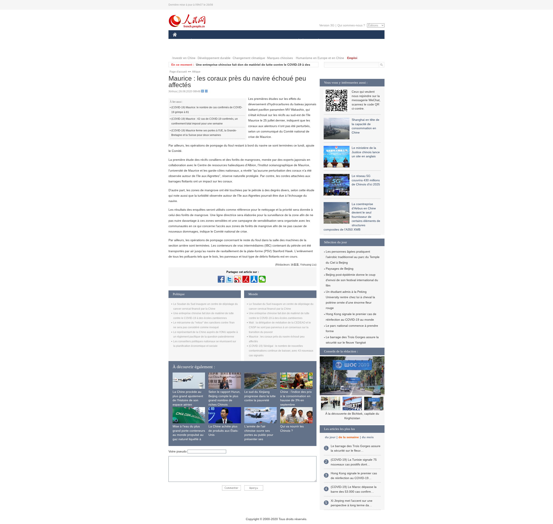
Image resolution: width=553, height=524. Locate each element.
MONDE (219, 41)
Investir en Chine (183, 58)
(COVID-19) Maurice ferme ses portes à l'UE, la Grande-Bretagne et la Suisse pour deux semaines (204, 133)
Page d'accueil (178, 71)
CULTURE (277, 41)
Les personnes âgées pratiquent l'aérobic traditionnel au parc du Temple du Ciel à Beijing (353, 257)
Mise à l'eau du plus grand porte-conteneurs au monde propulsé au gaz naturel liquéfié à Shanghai (189, 435)
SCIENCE (257, 41)
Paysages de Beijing (339, 268)
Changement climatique (249, 58)
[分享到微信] (262, 279)
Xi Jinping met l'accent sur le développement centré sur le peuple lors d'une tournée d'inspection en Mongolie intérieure (352, 418)
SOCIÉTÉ (296, 41)
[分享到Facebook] (221, 279)
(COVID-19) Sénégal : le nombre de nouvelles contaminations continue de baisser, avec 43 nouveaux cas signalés (281, 350)
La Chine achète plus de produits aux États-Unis (223, 430)
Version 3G (326, 25)
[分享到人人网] (254, 279)
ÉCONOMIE (199, 41)
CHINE (180, 41)
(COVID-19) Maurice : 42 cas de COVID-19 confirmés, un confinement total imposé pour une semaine (204, 121)
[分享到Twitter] (229, 279)
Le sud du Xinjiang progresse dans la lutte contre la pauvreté (260, 396)
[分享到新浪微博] (237, 279)
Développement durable (214, 58)
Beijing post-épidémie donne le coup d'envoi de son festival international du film (352, 280)
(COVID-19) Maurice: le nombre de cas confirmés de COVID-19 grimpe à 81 (206, 110)
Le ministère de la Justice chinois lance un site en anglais (366, 152)
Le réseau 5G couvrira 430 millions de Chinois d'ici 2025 (366, 180)
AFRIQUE (238, 41)
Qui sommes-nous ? (351, 25)
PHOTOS (201, 49)
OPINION (182, 49)
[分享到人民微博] (245, 279)
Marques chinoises (280, 58)
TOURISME (352, 41)
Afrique (196, 71)
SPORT (333, 41)
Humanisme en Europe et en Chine (320, 58)
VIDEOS (218, 49)
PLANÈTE (316, 41)
